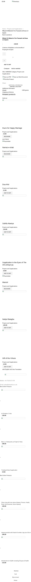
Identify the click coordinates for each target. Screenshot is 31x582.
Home (4, 29)
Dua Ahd (5, 184)
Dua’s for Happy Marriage (12, 128)
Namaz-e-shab (8, 147)
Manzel (5, 282)
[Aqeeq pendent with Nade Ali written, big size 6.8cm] (13, 519)
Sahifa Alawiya (8, 223)
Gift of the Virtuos (9, 358)
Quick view (9, 125)
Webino (19, 568)
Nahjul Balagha (8, 319)
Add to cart (7, 64)
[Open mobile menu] (29, 1)
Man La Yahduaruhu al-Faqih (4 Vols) (11, 441)
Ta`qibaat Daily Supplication (9, 470)
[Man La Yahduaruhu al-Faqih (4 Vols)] (13, 429)
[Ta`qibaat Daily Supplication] (13, 457)
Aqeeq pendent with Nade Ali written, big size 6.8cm (16, 532)
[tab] (15, 85)
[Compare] (4, 125)
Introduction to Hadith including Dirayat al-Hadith (15, 560)
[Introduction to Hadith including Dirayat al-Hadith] (13, 548)
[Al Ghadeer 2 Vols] (13, 400)
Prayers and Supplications (14, 29)
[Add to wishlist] (13, 125)
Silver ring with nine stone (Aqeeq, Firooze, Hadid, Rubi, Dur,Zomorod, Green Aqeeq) (15, 503)
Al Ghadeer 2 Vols (6, 413)
